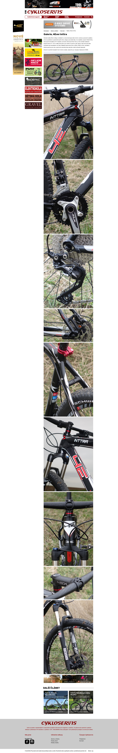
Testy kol (62, 30)
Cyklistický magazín (33, 16)
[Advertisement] (33, 28)
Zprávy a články (46, 17)
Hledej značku (67, 17)
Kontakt (87, 17)
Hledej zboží (57, 17)
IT (85, 751)
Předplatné (78, 17)
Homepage (46, 30)
